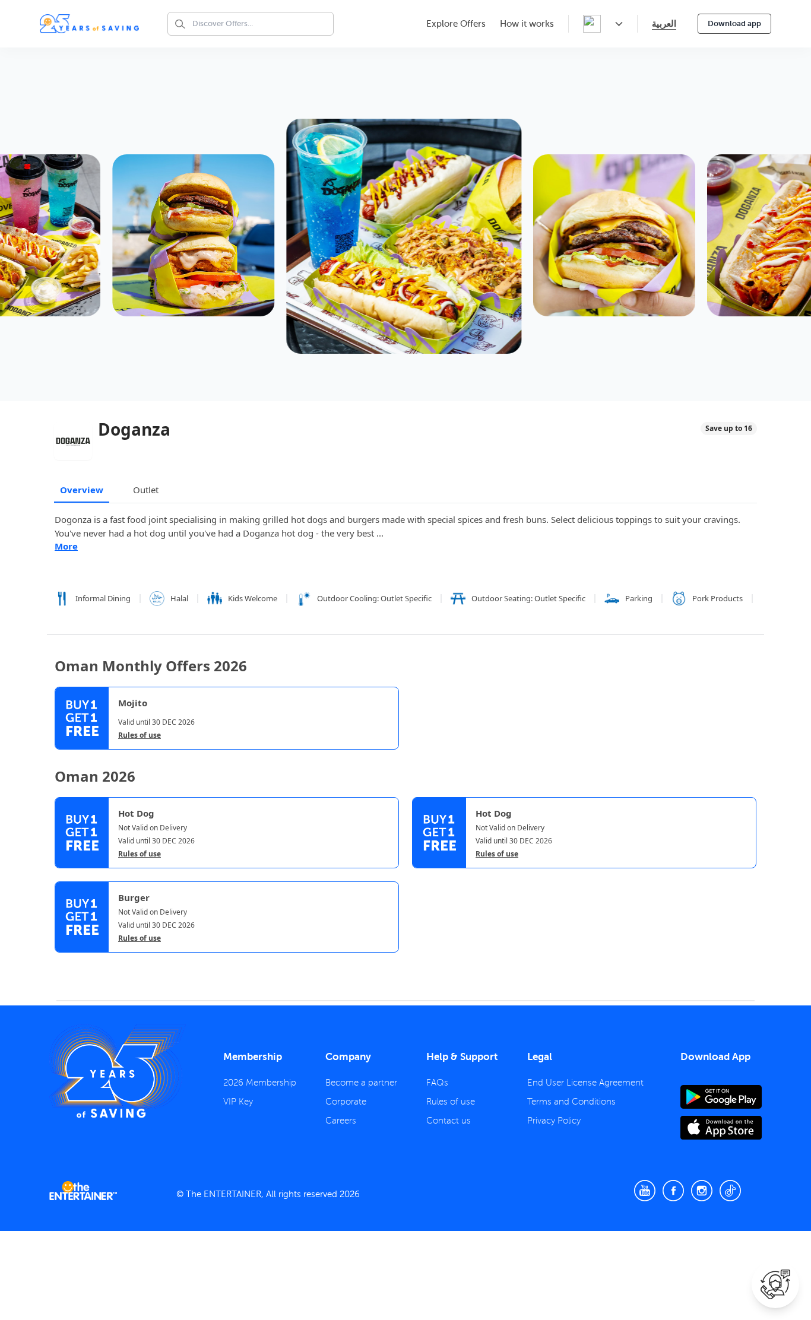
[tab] (63, 962)
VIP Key (238, 1101)
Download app (734, 23)
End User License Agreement (585, 1082)
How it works (527, 23)
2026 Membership (259, 1082)
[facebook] (673, 1190)
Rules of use (139, 735)
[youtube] (644, 1190)
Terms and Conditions (571, 1101)
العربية (664, 23)
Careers (340, 1120)
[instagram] (701, 1190)
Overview (81, 490)
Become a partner (361, 1082)
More (66, 546)
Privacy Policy (554, 1120)
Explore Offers (456, 23)
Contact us (448, 1120)
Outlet (146, 490)
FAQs (437, 1082)
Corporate (345, 1101)
